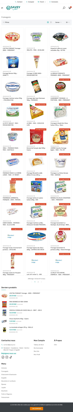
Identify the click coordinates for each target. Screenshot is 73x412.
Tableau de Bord (39, 345)
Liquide (3, 387)
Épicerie (3, 384)
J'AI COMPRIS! (36, 408)
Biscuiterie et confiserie (8, 381)
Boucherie (4, 391)
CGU (55, 345)
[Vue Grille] (48, 22)
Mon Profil (37, 354)
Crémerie (4, 368)
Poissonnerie (5, 397)
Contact (19, 2)
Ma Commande (38, 348)
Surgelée (3, 378)
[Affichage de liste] (51, 22)
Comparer (31, 2)
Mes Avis (36, 351)
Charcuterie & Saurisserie (8, 374)
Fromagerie (4, 371)
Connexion (54, 2)
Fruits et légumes (6, 394)
